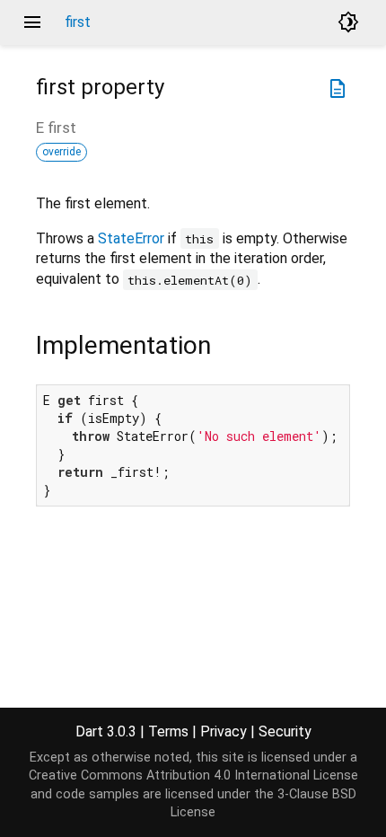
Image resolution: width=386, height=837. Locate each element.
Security (285, 731)
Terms (168, 731)
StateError (131, 238)
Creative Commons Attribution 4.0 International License (193, 775)
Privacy (223, 731)
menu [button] (32, 22)
